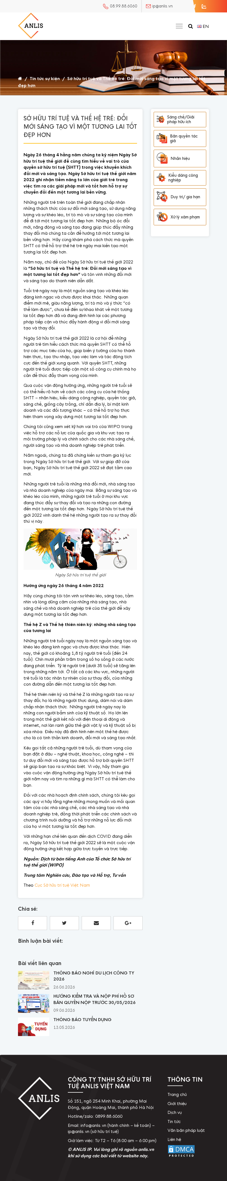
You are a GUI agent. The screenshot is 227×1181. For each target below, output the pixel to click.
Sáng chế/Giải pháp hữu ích (180, 119)
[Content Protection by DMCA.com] (181, 1156)
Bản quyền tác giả (184, 138)
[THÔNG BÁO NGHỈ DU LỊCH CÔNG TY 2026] (33, 988)
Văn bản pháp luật (186, 1130)
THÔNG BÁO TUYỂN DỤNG (82, 1019)
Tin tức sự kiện (45, 78)
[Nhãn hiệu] (162, 158)
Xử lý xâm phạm (185, 217)
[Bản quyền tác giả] (162, 138)
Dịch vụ (174, 1112)
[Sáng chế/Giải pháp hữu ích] (160, 119)
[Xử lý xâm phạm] (162, 217)
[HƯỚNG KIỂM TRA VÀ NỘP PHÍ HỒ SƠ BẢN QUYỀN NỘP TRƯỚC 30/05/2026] (33, 1011)
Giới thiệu (177, 1103)
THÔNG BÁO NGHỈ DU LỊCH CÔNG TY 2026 (93, 976)
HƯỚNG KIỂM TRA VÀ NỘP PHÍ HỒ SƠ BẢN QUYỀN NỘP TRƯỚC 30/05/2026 (94, 999)
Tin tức (174, 1121)
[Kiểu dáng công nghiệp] (161, 178)
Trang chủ (177, 1094)
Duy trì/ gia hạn (185, 196)
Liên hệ (174, 1139)
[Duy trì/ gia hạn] (162, 197)
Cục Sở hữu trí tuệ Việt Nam (62, 885)
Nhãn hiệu (180, 158)
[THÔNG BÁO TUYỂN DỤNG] (33, 1034)
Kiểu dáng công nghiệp (183, 178)
